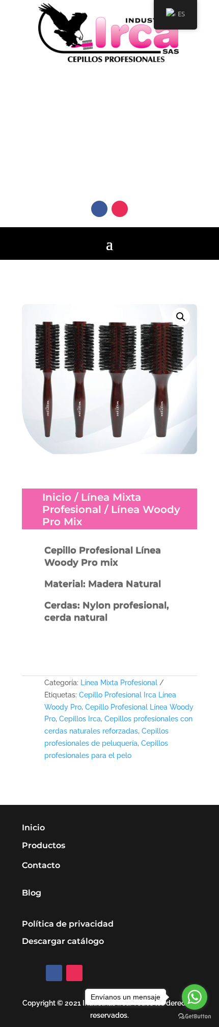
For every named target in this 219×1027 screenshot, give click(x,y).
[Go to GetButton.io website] (194, 1016)
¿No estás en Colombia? (116, 105)
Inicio (56, 497)
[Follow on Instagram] (120, 209)
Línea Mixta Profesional (91, 503)
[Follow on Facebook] (99, 209)
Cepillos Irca (80, 719)
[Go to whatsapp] (194, 997)
